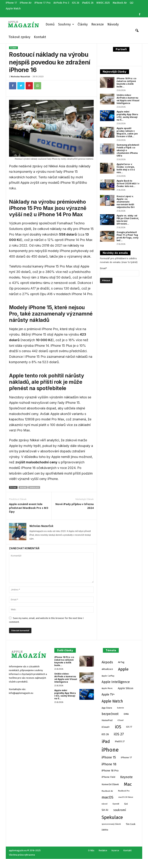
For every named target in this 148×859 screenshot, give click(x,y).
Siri (126, 803)
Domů (50, 24)
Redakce (103, 850)
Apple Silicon (125, 688)
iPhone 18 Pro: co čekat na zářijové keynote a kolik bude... (126, 82)
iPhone (23, 487)
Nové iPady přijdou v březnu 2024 (74, 506)
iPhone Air (26, 2)
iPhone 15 (109, 757)
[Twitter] (21, 85)
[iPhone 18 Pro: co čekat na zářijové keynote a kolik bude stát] (107, 82)
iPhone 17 (11, 2)
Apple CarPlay (108, 676)
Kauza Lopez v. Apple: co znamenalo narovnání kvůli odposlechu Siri (126, 201)
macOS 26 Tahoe (125, 797)
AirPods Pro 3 (61, 2)
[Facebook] (139, 14)
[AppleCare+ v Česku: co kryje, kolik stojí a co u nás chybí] (107, 168)
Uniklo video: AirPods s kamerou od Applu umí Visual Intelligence (128, 99)
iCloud (120, 720)
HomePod (107, 720)
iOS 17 (129, 727)
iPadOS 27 (120, 741)
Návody (113, 24)
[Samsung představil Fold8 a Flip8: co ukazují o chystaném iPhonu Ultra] (107, 148)
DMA (126, 714)
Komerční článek (110, 784)
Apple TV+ (108, 694)
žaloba (105, 829)
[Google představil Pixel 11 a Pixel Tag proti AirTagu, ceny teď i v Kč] (107, 236)
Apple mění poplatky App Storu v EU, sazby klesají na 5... (127, 115)
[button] (137, 31)
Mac (128, 784)
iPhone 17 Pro (42, 2)
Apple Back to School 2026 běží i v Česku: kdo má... (128, 183)
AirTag (121, 662)
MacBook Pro (124, 791)
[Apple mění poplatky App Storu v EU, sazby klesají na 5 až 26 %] (107, 115)
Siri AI (105, 810)
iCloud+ (106, 726)
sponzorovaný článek (111, 824)
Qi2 (131, 2)
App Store (107, 707)
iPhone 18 (109, 764)
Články (83, 24)
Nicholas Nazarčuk (20, 76)
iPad (106, 741)
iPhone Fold (108, 776)
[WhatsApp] (37, 85)
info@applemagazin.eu (21, 693)
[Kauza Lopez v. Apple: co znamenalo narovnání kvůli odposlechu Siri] (107, 200)
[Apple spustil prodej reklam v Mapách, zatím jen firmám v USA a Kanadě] (107, 132)
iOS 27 (119, 734)
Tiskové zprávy (19, 37)
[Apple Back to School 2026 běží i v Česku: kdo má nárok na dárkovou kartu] (107, 184)
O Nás (91, 850)
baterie (120, 707)
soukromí (119, 810)
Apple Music (107, 688)
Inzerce (115, 850)
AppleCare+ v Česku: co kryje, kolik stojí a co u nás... (126, 168)
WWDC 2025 (103, 2)
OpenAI (115, 804)
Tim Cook (130, 824)
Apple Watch (13, 8)
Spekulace (34, 487)
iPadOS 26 (87, 2)
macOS (107, 797)
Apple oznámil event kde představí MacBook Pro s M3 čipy (28, 507)
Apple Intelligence (116, 682)
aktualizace (107, 669)
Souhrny (64, 24)
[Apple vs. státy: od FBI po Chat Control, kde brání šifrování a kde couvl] (107, 219)
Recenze (97, 24)
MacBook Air (120, 2)
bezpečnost (110, 714)
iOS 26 (75, 2)
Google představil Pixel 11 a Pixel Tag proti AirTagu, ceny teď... (127, 236)
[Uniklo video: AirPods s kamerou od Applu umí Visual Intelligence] (107, 99)
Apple (123, 669)
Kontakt (40, 37)
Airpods (107, 662)
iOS (118, 726)
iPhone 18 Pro (110, 770)
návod (104, 804)
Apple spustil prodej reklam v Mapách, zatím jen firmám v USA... (127, 132)
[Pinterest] (29, 85)
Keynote (126, 777)
